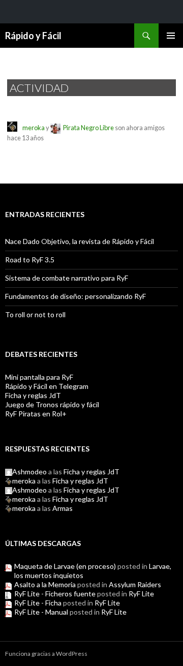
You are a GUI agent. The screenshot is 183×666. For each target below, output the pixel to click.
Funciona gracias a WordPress (46, 653)
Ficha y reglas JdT (33, 395)
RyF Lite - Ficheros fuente (55, 593)
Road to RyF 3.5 (29, 259)
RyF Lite (141, 593)
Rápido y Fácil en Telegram (46, 386)
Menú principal (171, 35)
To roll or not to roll (35, 314)
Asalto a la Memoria (45, 584)
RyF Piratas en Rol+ (36, 413)
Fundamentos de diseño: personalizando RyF (75, 296)
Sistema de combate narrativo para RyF (66, 278)
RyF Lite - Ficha (38, 602)
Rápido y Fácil (33, 35)
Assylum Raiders (135, 584)
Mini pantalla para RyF (39, 377)
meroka (33, 128)
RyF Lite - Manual (41, 612)
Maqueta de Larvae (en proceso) (65, 566)
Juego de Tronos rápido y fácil (52, 404)
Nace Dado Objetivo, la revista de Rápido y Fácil (79, 241)
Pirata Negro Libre (88, 128)
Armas (62, 508)
